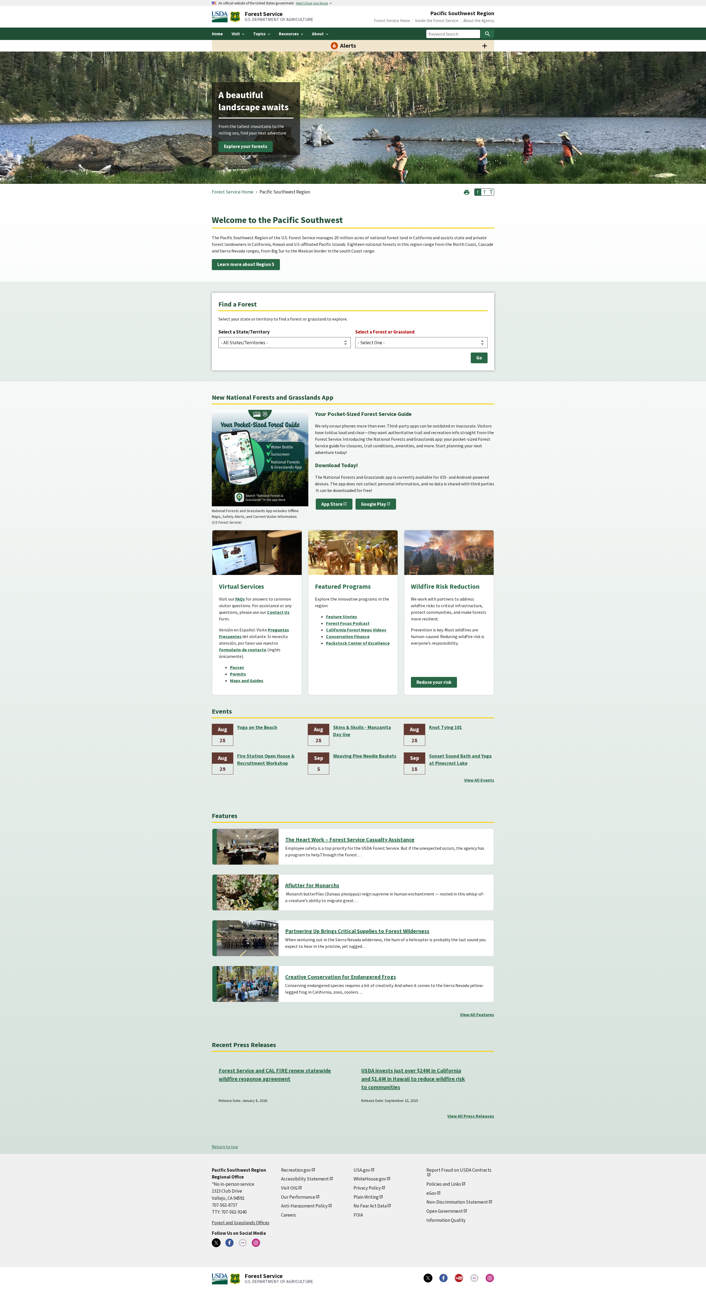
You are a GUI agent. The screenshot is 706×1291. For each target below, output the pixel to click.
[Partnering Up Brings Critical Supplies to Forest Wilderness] (248, 938)
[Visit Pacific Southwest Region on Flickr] (242, 1242)
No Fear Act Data (370, 1206)
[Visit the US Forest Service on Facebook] (443, 1278)
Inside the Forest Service (436, 20)
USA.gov (362, 1170)
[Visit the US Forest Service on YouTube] (458, 1278)
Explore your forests (245, 147)
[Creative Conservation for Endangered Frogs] (248, 984)
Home (217, 33)
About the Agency (478, 20)
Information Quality (446, 1220)
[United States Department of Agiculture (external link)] (221, 16)
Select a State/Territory (244, 332)
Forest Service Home (392, 20)
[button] (466, 192)
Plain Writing (366, 1197)
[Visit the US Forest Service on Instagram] (489, 1278)
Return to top (225, 1146)
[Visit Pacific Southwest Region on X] (216, 1242)
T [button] (478, 192)
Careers (288, 1215)
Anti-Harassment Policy (304, 1206)
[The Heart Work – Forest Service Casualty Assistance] (248, 847)
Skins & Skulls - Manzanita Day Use (362, 731)
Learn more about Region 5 (245, 264)
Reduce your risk (433, 682)
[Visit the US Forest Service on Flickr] (474, 1278)
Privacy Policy (367, 1188)
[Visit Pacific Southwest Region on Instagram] (256, 1242)
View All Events (479, 780)
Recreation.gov (296, 1170)
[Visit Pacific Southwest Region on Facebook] (229, 1242)
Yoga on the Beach (257, 727)
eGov (431, 1193)
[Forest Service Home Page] (235, 16)
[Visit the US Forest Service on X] (428, 1278)
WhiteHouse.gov (370, 1179)
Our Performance (298, 1197)
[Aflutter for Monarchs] (248, 892)
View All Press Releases (470, 1116)
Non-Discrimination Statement (457, 1202)
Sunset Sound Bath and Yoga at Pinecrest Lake (460, 759)
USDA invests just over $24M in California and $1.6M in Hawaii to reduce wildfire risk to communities (413, 1078)
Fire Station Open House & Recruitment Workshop (266, 759)
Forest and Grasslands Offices (240, 1223)
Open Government (444, 1211)
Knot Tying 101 (445, 727)
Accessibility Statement (305, 1179)
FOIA (358, 1215)
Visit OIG (289, 1188)
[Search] (487, 33)
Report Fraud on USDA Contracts (458, 1170)
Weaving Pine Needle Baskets (364, 756)
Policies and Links (443, 1184)
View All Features (477, 1014)
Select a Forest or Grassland (384, 332)
